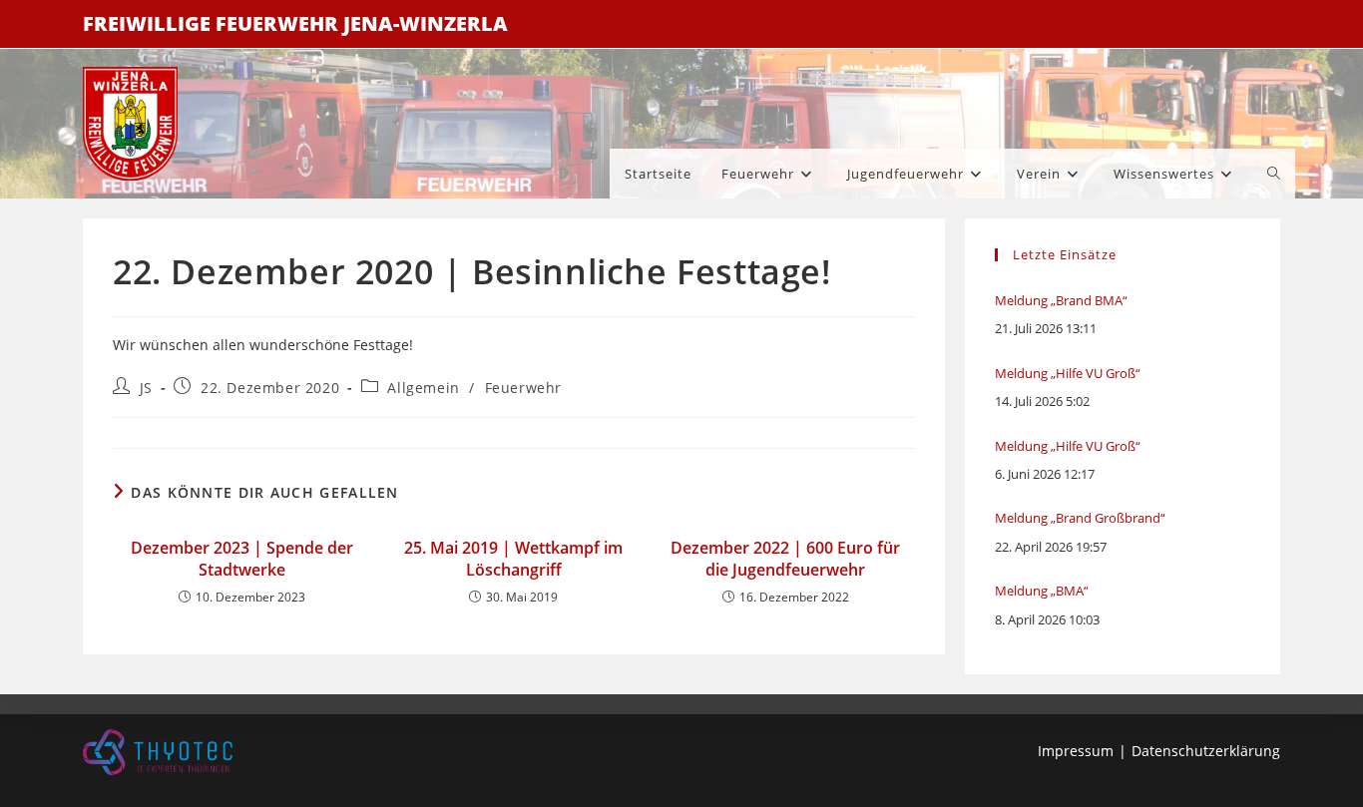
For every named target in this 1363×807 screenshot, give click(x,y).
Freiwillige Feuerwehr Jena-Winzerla (295, 23)
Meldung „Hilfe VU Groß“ (1067, 373)
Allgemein (423, 387)
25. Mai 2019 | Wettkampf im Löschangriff (513, 559)
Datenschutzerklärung (1206, 750)
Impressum (1076, 750)
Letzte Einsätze (1065, 254)
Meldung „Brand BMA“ (1061, 300)
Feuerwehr (523, 387)
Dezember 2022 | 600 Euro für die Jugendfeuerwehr (785, 559)
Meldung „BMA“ (1042, 591)
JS (146, 387)
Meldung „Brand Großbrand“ (1080, 518)
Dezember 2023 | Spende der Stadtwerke (242, 559)
